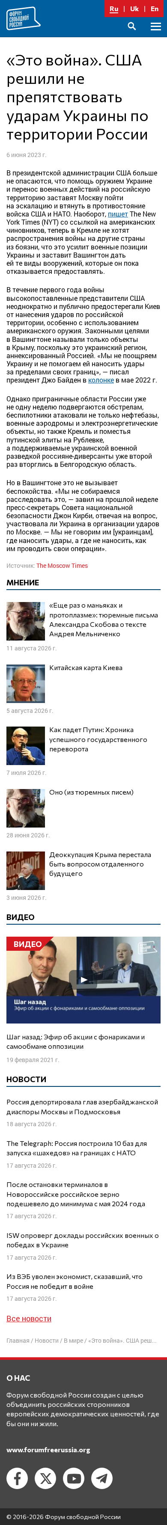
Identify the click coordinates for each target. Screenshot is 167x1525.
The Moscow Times (62, 565)
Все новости (28, 1318)
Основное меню (156, 36)
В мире (73, 1340)
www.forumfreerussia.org (48, 1449)
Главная (18, 1340)
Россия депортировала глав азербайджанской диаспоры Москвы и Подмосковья (82, 1106)
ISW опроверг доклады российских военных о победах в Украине (82, 1240)
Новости (47, 1340)
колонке (101, 379)
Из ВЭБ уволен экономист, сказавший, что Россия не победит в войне (74, 1281)
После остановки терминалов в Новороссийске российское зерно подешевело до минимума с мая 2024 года (75, 1194)
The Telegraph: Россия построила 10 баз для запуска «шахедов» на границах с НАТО (76, 1148)
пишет (118, 213)
